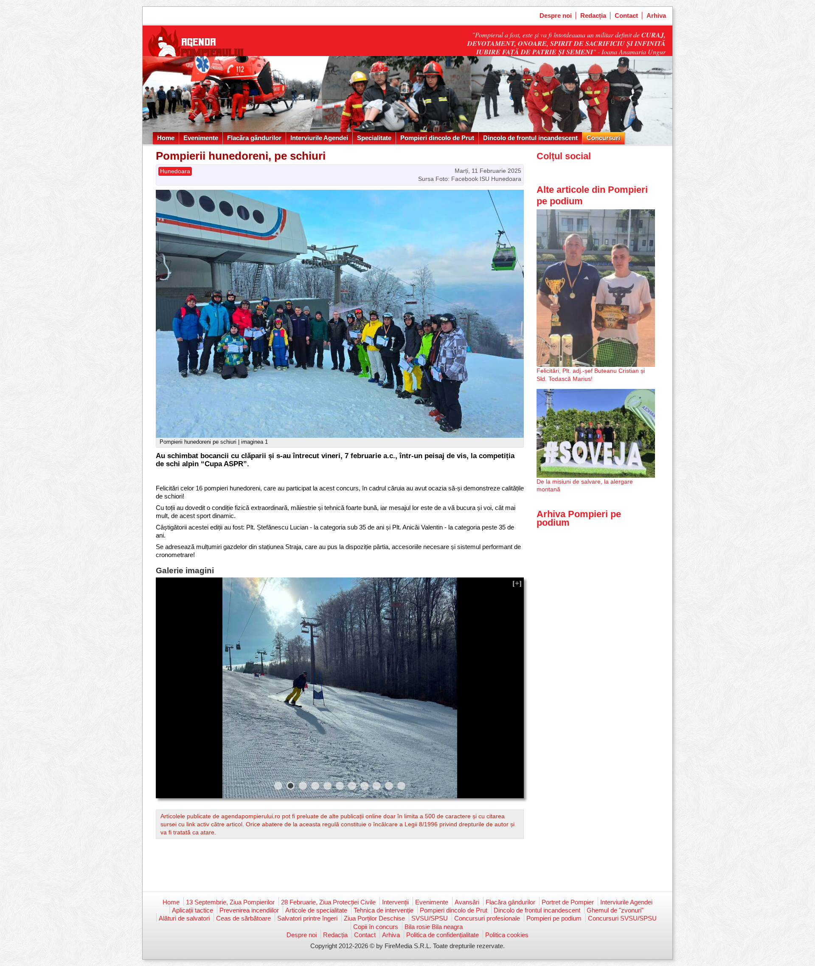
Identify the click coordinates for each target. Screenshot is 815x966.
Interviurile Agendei (319, 137)
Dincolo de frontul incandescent (530, 137)
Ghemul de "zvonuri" (615, 910)
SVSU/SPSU (429, 918)
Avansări (467, 902)
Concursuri (603, 137)
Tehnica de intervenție (383, 910)
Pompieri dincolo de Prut (437, 137)
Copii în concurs (375, 926)
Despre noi (556, 15)
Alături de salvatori (184, 918)
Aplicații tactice (192, 910)
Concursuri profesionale (487, 918)
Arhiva (656, 15)
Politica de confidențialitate (442, 934)
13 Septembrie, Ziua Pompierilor (230, 902)
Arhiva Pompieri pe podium (579, 518)
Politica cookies (506, 934)
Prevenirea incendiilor (249, 910)
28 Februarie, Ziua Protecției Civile (328, 902)
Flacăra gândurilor (254, 137)
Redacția (593, 15)
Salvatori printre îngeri (307, 918)
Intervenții (395, 902)
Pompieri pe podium (554, 918)
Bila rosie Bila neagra (434, 926)
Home (165, 137)
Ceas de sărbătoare (243, 918)
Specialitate (374, 137)
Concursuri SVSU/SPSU (622, 918)
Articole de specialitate (316, 910)
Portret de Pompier (568, 902)
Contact (626, 15)
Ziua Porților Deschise (374, 918)
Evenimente (200, 137)
